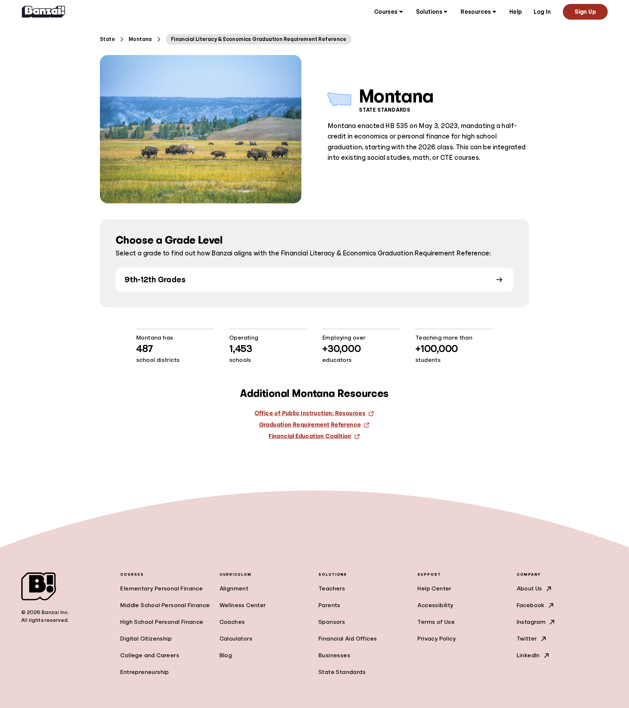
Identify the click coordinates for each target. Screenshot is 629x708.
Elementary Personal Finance (161, 588)
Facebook (530, 605)
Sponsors (331, 622)
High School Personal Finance (161, 622)
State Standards (342, 672)
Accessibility (435, 605)
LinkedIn (528, 655)
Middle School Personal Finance (165, 605)
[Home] (43, 11)
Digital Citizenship (146, 639)
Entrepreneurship (144, 672)
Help (515, 12)
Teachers (331, 588)
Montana (140, 39)
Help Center (434, 588)
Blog (225, 655)
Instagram (531, 622)
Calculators (235, 639)
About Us (529, 588)
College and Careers (149, 655)
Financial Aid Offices (347, 639)
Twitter (527, 639)
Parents (329, 605)
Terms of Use (436, 622)
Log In (542, 12)
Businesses (334, 655)
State (107, 39)
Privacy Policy (436, 639)
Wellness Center (242, 605)
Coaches (232, 622)
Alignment (234, 588)
